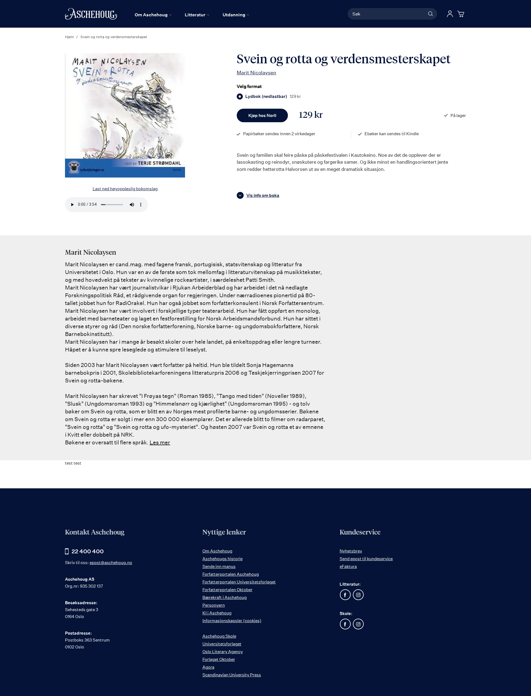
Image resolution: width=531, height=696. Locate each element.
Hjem (69, 37)
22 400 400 (88, 551)
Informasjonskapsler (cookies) (231, 620)
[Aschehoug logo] (91, 14)
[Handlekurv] (461, 13)
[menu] (192, 14)
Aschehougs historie (222, 558)
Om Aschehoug (217, 551)
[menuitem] (153, 14)
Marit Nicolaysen (256, 72)
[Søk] (430, 14)
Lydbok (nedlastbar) (273, 96)
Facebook (345, 594)
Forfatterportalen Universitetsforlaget (239, 582)
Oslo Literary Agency (222, 651)
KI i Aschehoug (216, 613)
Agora (208, 667)
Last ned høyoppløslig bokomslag (125, 188)
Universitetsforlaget (221, 644)
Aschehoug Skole (219, 636)
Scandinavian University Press (231, 674)
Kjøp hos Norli (262, 115)
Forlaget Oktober (218, 659)
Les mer (160, 442)
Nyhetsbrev (351, 551)
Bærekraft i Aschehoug (224, 597)
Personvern (213, 605)
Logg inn (450, 13)
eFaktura (348, 566)
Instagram (358, 594)
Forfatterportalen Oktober (227, 589)
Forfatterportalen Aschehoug (230, 574)
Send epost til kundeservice (366, 558)
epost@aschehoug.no (111, 562)
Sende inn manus (219, 566)
